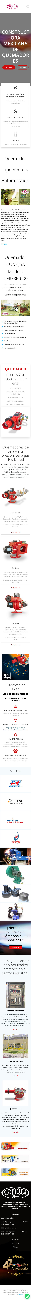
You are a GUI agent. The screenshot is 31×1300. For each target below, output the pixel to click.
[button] (27, 1296)
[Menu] (27, 6)
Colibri (21, 1294)
